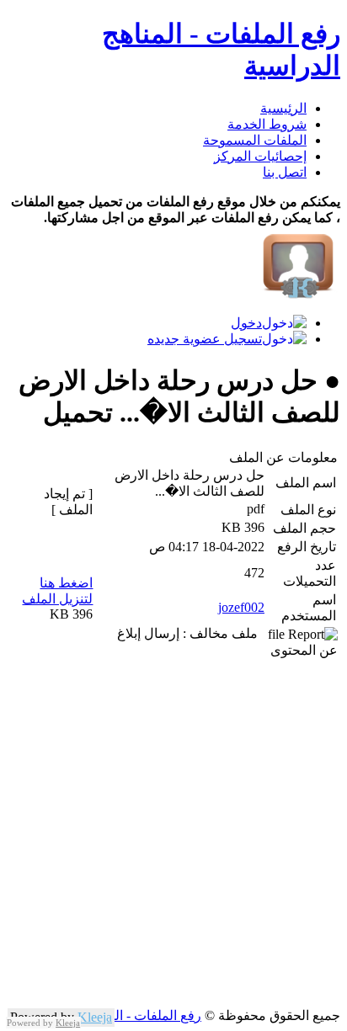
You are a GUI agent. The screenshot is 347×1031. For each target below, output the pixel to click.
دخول (246, 323)
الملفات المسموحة (255, 140)
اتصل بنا (285, 172)
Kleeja (94, 1017)
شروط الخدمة (267, 124)
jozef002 (241, 607)
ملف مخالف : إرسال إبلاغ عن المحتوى (227, 641)
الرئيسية (283, 108)
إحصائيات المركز (260, 156)
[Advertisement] (173, 834)
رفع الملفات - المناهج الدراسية (117, 1015)
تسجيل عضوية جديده (204, 339)
